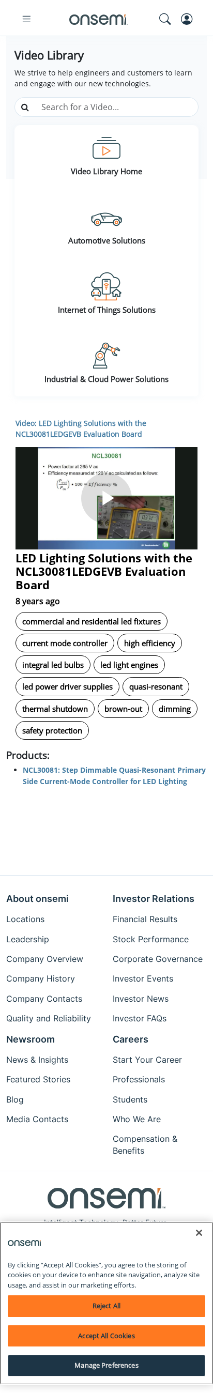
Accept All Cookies (106, 1335)
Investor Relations (153, 898)
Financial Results (145, 919)
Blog (15, 1099)
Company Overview (44, 959)
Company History (40, 978)
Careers (130, 1039)
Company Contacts (44, 998)
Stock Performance (151, 939)
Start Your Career (147, 1059)
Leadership (27, 939)
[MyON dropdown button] (190, 19)
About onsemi (37, 898)
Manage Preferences (106, 1365)
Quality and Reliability (48, 1018)
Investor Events (143, 978)
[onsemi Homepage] (98, 19)
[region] (106, 1303)
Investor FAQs (139, 1018)
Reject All (106, 1305)
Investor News (141, 998)
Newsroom (30, 1039)
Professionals (139, 1079)
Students (130, 1099)
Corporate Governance (158, 959)
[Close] (199, 1232)
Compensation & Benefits (145, 1144)
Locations (25, 919)
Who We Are (137, 1119)
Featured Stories (38, 1079)
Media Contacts (37, 1119)
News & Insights (37, 1059)
